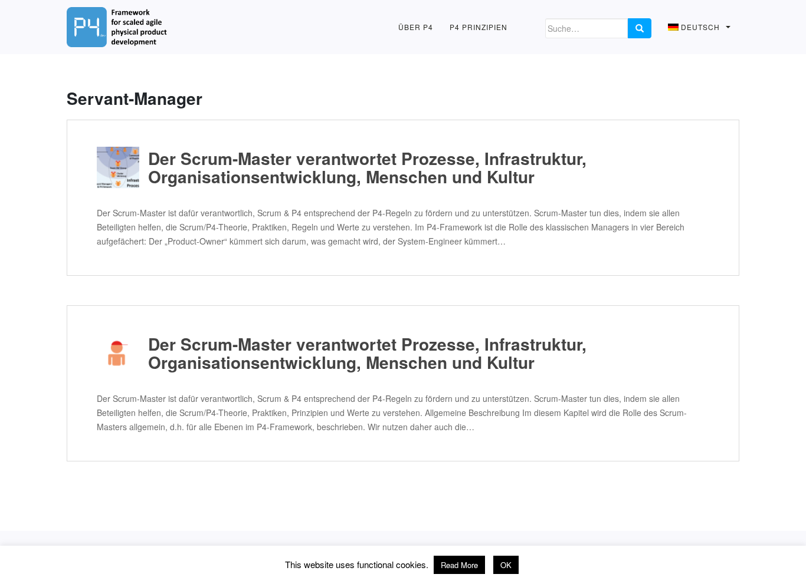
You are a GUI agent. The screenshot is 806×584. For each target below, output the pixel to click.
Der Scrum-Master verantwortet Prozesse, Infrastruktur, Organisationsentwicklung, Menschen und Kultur (367, 168)
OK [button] (506, 564)
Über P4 (415, 27)
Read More (459, 564)
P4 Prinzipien (478, 27)
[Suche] (639, 28)
